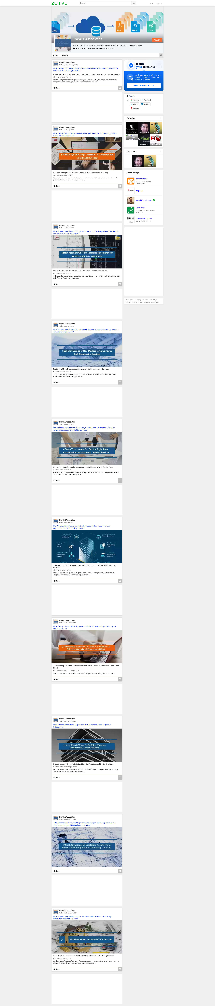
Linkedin (146, 104)
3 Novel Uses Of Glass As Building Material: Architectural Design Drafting (83, 764)
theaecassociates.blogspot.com (66, 767)
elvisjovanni (144, 144)
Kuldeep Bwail (144, 132)
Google (136, 100)
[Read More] (120, 88)
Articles (128, 302)
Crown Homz (131, 132)
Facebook (147, 100)
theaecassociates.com (63, 77)
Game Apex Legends (144, 218)
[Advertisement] (144, 261)
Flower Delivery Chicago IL (131, 137)
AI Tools (134, 302)
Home (55, 55)
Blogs (155, 300)
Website (132, 96)
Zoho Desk (140, 208)
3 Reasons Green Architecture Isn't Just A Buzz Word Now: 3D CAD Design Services (86, 74)
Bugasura (139, 190)
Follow (157, 40)
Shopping (138, 300)
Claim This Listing (142, 86)
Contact (140, 302)
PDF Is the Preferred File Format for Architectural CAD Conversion (80, 271)
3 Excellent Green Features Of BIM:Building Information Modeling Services (83, 956)
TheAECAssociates (67, 62)
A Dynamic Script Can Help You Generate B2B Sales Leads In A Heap (80, 172)
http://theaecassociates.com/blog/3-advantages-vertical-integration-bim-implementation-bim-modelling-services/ (81, 527)
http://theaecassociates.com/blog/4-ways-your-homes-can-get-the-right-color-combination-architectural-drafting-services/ (84, 429)
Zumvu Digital (153, 302)
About (65, 55)
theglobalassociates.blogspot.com (67, 671)
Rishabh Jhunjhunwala (144, 200)
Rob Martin (156, 144)
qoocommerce (141, 179)
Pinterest (136, 108)
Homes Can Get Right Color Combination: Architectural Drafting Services (83, 467)
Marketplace (129, 300)
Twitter (135, 104)
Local (150, 300)
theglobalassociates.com (64, 175)
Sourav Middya (156, 131)
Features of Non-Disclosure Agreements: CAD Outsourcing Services (81, 369)
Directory (145, 300)
